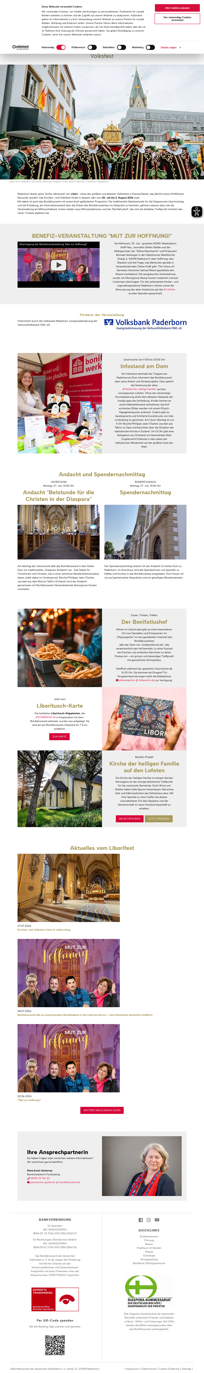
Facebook (141, 1220)
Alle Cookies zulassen (177, 8)
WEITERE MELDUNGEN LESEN (102, 1110)
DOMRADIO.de (47, 717)
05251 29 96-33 (40, 1178)
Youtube (157, 1220)
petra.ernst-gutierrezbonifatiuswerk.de (55, 1182)
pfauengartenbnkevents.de (137, 680)
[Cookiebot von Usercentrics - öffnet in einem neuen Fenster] (21, 47)
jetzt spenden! (158, 818)
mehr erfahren (129, 818)
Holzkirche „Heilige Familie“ (141, 389)
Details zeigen (169, 47)
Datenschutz (149, 1368)
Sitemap (186, 1368)
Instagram (149, 1220)
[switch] (92, 47)
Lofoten (170, 289)
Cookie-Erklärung (169, 1368)
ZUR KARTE (59, 736)
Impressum (132, 1368)
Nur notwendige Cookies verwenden (177, 18)
